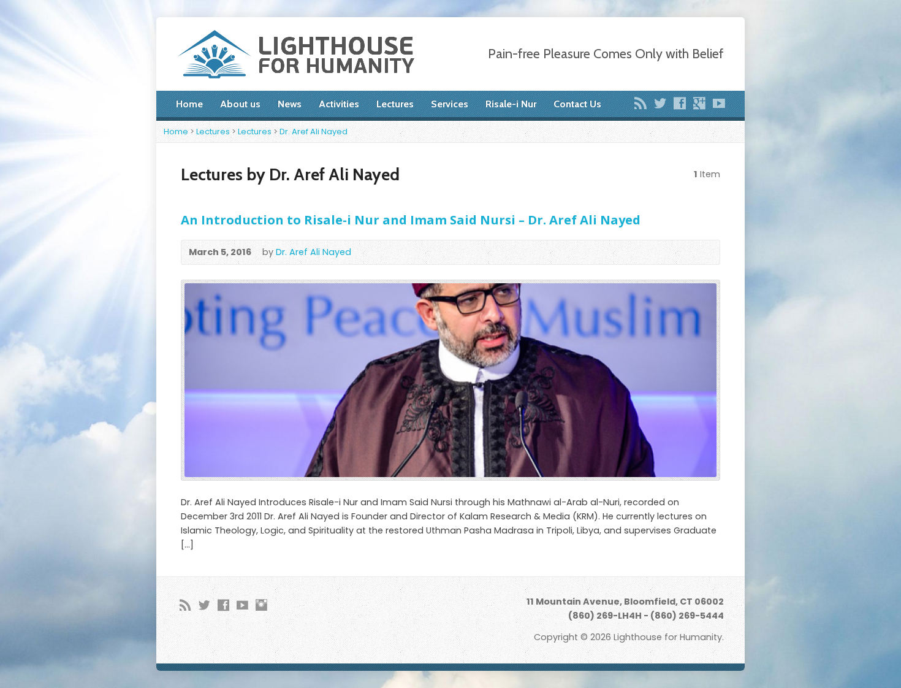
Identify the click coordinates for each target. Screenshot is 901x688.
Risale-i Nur (510, 104)
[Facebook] (680, 103)
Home (189, 104)
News (290, 104)
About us (240, 104)
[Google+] (699, 103)
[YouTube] (719, 103)
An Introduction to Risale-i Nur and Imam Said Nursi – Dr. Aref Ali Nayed (411, 219)
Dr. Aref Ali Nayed (313, 131)
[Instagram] (261, 605)
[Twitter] (660, 103)
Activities (339, 104)
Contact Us (577, 104)
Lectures (395, 104)
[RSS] (640, 103)
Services (449, 104)
